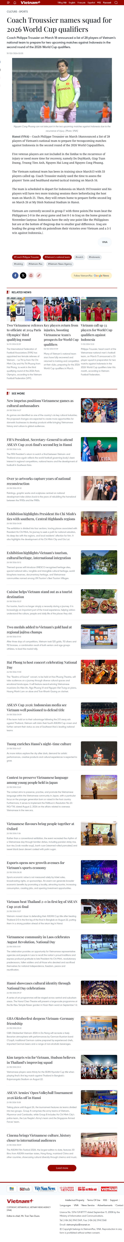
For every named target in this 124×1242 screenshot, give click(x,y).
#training (18, 263)
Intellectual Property (74, 1200)
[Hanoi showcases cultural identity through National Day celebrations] (99, 993)
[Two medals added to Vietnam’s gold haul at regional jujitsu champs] (99, 636)
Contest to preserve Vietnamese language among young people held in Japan (37, 780)
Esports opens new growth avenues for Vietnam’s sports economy (36, 865)
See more (18, 393)
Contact (119, 1205)
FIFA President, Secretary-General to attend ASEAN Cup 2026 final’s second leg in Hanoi (40, 442)
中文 (99, 3)
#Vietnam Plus (35, 263)
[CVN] (56, 1189)
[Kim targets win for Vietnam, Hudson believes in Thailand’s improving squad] (99, 1067)
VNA (76, 1205)
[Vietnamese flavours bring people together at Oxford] (99, 833)
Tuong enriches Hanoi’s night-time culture (39, 743)
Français (81, 2)
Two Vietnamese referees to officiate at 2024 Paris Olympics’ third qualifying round (25, 332)
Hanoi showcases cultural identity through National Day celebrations (38, 985)
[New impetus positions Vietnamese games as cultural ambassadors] (99, 410)
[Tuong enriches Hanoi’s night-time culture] (99, 753)
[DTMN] (77, 1189)
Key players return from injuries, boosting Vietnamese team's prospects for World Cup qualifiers (61, 334)
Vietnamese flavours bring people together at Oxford (40, 826)
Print (31, 275)
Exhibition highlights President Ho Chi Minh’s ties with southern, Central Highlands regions (41, 516)
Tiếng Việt (62, 2)
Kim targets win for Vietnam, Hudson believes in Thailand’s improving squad (41, 1060)
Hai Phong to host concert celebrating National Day (42, 665)
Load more (62, 1168)
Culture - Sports (17, 11)
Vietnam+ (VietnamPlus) (31, 2)
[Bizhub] (14, 1189)
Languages (65, 1205)
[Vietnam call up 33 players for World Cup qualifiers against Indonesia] (99, 309)
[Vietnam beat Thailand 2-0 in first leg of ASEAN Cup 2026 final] (99, 911)
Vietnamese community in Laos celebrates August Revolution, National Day (38, 939)
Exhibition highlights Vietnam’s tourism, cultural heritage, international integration (39, 555)
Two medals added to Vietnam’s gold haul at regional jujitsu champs (39, 629)
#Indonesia (94, 256)
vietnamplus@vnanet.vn (78, 1224)
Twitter (23, 275)
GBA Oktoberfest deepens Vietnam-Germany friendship (40, 1021)
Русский (107, 3)
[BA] (99, 1189)
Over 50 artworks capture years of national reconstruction (38, 481)
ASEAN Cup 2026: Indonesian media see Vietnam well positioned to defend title (37, 707)
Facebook (15, 275)
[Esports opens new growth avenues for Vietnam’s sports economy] (99, 872)
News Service (88, 1205)
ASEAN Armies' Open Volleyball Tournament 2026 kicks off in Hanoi (40, 1095)
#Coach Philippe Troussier (26, 256)
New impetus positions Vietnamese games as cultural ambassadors (40, 403)
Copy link (39, 275)
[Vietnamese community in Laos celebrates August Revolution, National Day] (99, 946)
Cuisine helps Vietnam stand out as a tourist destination (39, 594)
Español (91, 2)
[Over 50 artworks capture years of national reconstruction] (99, 488)
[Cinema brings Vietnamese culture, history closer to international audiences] (99, 1145)
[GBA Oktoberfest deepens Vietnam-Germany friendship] (99, 1028)
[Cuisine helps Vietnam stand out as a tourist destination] (99, 601)
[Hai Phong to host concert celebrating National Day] (99, 672)
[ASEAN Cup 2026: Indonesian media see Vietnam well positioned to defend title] (99, 714)
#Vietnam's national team (57, 256)
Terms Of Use (93, 1200)
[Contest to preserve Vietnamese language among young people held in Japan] (99, 787)
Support (114, 1200)
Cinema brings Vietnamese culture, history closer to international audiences (39, 1138)
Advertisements (105, 1205)
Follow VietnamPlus (83, 275)
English (72, 2)
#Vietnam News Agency (60, 263)
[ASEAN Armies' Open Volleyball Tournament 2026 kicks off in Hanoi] (99, 1102)
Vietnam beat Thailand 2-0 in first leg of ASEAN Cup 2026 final (42, 904)
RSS (105, 1200)
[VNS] (34, 1189)
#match (79, 256)
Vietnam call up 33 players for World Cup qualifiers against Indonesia (96, 332)
